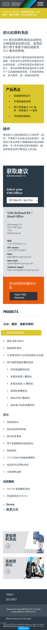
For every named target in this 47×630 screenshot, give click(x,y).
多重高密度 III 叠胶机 (21, 376)
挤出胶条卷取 (14, 436)
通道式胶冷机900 (15, 341)
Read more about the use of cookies (13, 626)
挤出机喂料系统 (15, 332)
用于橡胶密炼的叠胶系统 (20, 362)
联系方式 (12, 509)
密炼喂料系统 (14, 348)
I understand (23, 628)
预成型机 (12, 450)
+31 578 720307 (16, 249)
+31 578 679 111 (17, 242)
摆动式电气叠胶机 (20, 398)
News (10, 504)
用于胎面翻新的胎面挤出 (20, 443)
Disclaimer (11, 599)
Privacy (9, 594)
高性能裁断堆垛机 (20, 369)
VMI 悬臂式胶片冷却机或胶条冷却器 (25, 355)
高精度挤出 (13, 422)
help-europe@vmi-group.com (23, 268)
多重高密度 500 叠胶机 (21, 383)
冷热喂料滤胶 (14, 472)
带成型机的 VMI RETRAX (17, 496)
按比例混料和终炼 (16, 429)
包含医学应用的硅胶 (18, 464)
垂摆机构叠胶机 (18, 390)
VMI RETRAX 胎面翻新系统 (18, 489)
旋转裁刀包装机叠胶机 (22, 405)
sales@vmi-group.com (19, 255)
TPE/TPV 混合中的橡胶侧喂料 (21, 457)
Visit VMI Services (20, 296)
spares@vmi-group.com (20, 262)
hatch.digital (27, 618)
